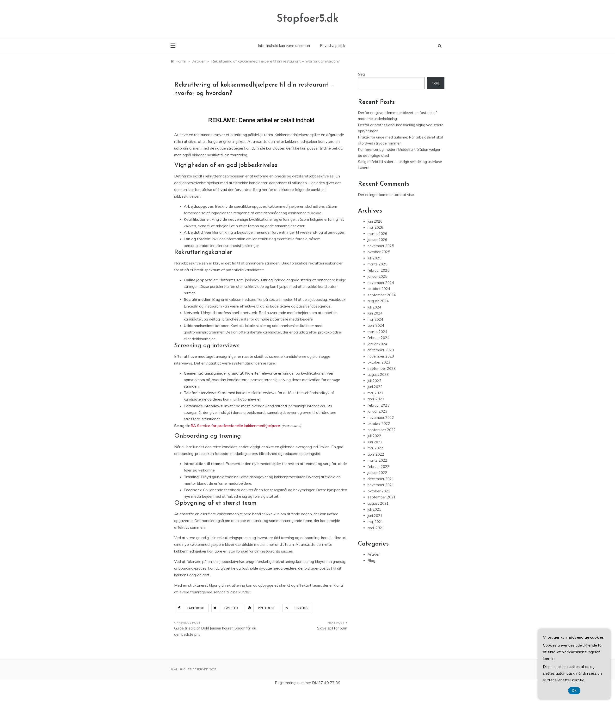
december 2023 (381, 350)
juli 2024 (374, 307)
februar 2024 (378, 337)
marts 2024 (377, 331)
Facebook (195, 608)
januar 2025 (377, 276)
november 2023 (381, 356)
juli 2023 (374, 380)
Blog (371, 560)
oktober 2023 (379, 362)
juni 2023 (375, 386)
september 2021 (382, 497)
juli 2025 (374, 258)
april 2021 (376, 528)
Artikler (374, 554)
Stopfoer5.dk (307, 18)
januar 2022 (377, 472)
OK (574, 690)
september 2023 (382, 368)
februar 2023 (378, 405)
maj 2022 (375, 448)
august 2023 (378, 374)
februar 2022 (378, 466)
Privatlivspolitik (332, 45)
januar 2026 (377, 239)
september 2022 (382, 429)
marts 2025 (377, 264)
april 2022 (376, 454)
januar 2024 (377, 344)
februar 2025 (378, 270)
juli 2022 (374, 436)
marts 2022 (377, 460)
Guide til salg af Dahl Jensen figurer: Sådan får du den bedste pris (215, 631)
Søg (361, 74)
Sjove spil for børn (332, 628)
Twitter (231, 608)
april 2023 (376, 399)
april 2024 (376, 325)
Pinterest (266, 608)
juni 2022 (375, 442)
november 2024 (381, 282)
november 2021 (381, 485)
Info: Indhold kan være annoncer (284, 45)
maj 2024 (375, 319)
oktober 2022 (379, 423)
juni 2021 (375, 515)
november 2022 (381, 417)
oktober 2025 (379, 252)
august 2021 (378, 503)
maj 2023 (375, 393)
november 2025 (381, 246)
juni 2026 (375, 221)
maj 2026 (375, 227)
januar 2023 (377, 411)
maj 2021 (375, 521)
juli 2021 (374, 509)
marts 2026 (377, 233)
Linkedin (302, 608)
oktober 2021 (379, 491)
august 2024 (378, 301)
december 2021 (381, 479)
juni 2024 (375, 313)
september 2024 (382, 295)
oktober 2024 (379, 288)
